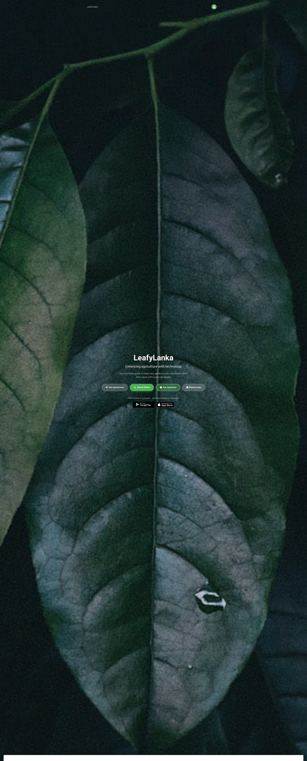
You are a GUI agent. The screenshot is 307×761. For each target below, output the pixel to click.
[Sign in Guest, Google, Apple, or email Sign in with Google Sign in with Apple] (215, 7)
